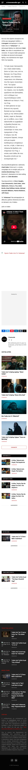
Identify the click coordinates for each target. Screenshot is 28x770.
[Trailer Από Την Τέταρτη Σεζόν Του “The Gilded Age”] (6, 634)
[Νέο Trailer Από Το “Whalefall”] (14, 407)
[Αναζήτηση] (23, 2)
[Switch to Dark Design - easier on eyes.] (25, 2)
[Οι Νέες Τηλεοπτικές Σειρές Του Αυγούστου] (6, 462)
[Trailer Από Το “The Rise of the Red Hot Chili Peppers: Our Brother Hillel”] (6, 694)
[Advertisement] (14, 309)
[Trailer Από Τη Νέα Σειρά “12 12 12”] (6, 645)
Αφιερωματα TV (6, 455)
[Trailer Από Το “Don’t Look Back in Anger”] (6, 685)
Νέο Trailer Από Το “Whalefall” (10, 416)
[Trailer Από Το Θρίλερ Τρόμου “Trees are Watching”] (14, 428)
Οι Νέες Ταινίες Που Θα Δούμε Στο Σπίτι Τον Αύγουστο (18, 485)
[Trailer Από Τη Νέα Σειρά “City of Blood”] (6, 662)
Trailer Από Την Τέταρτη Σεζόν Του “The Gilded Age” (19, 634)
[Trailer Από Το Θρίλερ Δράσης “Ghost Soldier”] (14, 363)
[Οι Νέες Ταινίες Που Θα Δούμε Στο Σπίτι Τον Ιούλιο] (6, 496)
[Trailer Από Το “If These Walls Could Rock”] (6, 538)
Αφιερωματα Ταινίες (8, 478)
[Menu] (3, 2)
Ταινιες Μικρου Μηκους (8, 572)
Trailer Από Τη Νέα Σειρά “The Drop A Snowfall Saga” (19, 579)
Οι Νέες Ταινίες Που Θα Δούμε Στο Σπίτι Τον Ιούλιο (18, 496)
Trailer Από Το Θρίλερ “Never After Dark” (13, 395)
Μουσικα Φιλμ (6, 532)
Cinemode (10, 29)
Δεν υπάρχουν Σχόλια (8, 31)
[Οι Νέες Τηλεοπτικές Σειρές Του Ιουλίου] (6, 471)
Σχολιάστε (14, 447)
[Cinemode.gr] (13, 2)
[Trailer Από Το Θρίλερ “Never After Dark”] (14, 386)
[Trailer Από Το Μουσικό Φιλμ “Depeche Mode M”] (6, 706)
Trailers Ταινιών (7, 18)
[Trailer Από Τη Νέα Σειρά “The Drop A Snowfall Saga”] (6, 579)
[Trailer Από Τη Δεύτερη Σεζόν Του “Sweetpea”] (6, 653)
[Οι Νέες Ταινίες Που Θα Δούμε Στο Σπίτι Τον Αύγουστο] (6, 485)
